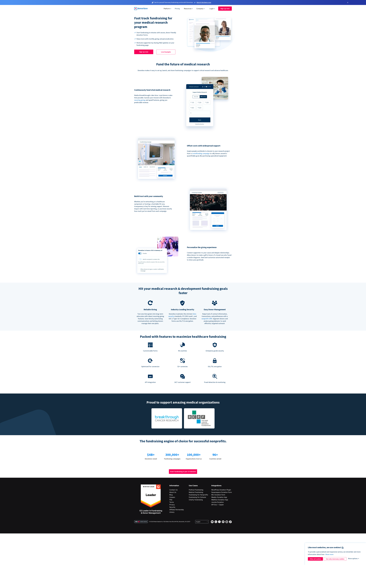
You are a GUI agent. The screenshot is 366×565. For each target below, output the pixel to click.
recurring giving (140, 100)
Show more (329, 554)
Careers (172, 497)
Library (171, 512)
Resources (187, 9)
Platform (167, 9)
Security (172, 507)
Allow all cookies (315, 559)
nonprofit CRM (207, 319)
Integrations (216, 486)
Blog (171, 495)
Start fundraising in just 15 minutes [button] (183, 471)
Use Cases (193, 486)
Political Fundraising (196, 490)
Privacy (172, 505)
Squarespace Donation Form (221, 492)
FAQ (170, 500)
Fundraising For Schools (197, 497)
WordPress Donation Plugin (221, 490)
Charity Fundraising (196, 500)
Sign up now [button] (225, 9)
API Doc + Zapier (217, 505)
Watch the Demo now (204, 2)
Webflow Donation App (219, 500)
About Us (172, 492)
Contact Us (173, 490)
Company (199, 9)
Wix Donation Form (218, 495)
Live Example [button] (166, 52)
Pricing (177, 9)
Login (211, 9)
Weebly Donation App (219, 497)
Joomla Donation (217, 502)
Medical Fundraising (196, 492)
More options (353, 558)
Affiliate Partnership (176, 510)
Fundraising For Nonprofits (198, 495)
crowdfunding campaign (201, 153)
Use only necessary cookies (335, 559)
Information (174, 486)
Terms (171, 502)
